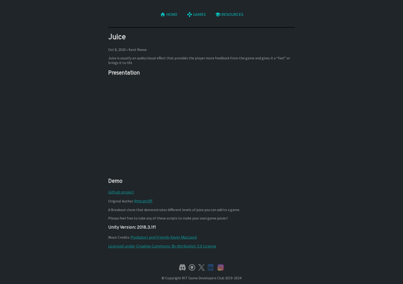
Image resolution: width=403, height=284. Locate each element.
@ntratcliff (143, 201)
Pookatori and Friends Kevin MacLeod (164, 237)
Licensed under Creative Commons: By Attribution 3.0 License (162, 246)
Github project (121, 192)
